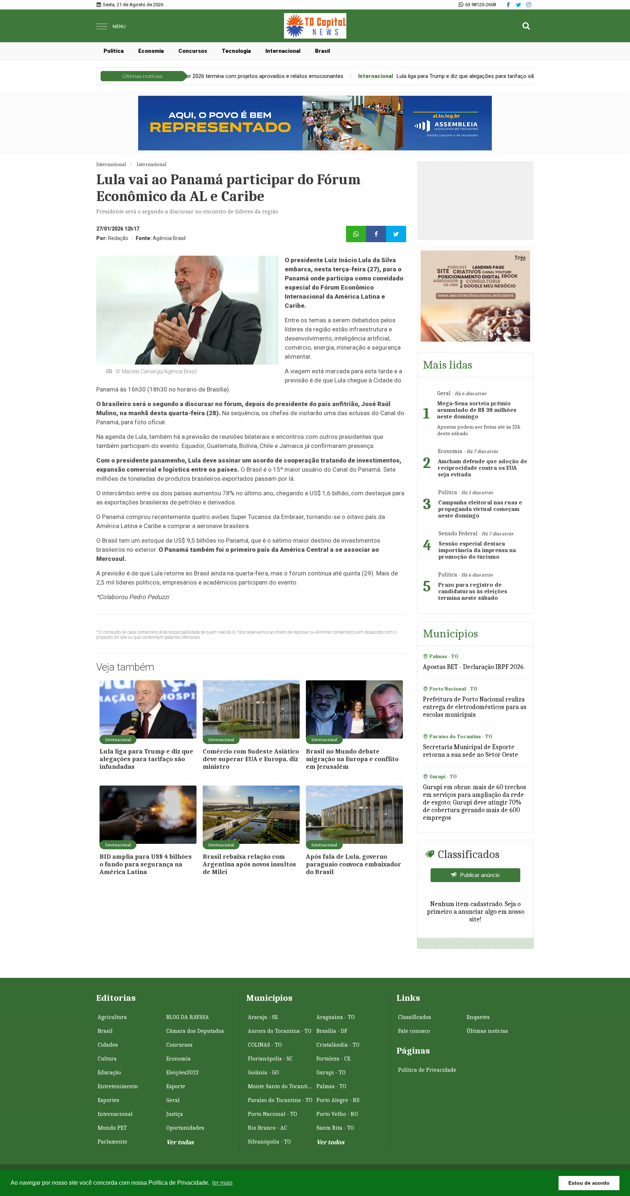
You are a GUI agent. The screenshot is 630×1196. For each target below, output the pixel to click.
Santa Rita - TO (335, 1128)
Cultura (107, 1058)
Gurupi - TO (331, 1072)
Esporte (175, 1086)
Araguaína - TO (335, 1017)
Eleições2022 (182, 1072)
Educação (109, 1072)
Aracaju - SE (263, 1017)
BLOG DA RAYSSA (187, 1017)
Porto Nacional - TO (272, 1114)
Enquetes (478, 1017)
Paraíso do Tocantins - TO (280, 1100)
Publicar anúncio (479, 875)
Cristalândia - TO (337, 1045)
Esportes (108, 1100)
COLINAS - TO (265, 1045)
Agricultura (112, 1017)
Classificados (414, 1017)
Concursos (192, 51)
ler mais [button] (222, 1183)
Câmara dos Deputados (195, 1031)
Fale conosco (414, 1031)
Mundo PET (112, 1128)
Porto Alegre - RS (337, 1100)
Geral (173, 1100)
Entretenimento (118, 1086)
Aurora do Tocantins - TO (279, 1031)
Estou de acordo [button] (589, 1183)
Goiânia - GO (263, 1072)
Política (114, 51)
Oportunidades (185, 1128)
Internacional (282, 51)
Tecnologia (236, 51)
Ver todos (330, 1142)
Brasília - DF (331, 1031)
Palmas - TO (331, 1086)
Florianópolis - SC (270, 1058)
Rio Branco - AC (267, 1128)
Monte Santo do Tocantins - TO (281, 1086)
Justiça (174, 1114)
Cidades (108, 1045)
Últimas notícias (487, 1031)
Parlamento (112, 1141)
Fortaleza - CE (333, 1058)
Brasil (322, 51)
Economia (151, 51)
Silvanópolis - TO (269, 1141)
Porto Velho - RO (337, 1114)
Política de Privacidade (427, 1070)
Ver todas (180, 1142)
